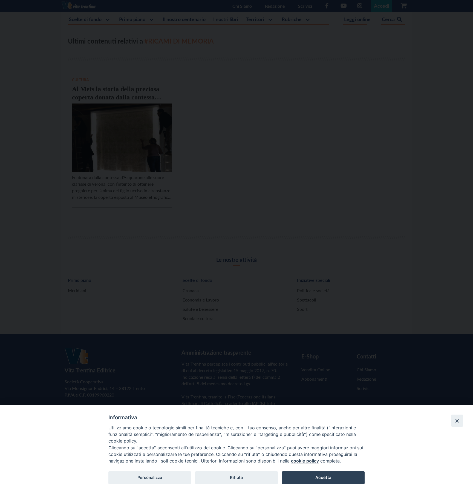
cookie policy (305, 461)
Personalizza (149, 477)
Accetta (323, 477)
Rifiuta (236, 477)
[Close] (457, 421)
